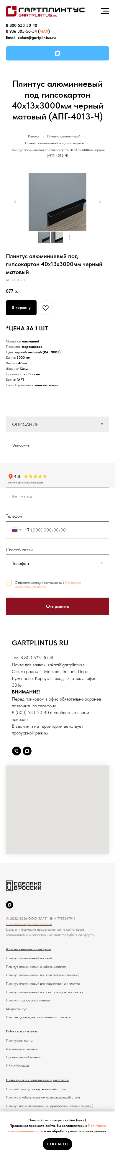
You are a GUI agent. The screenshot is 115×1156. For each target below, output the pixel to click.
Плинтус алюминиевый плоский (29, 958)
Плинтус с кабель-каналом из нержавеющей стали (43, 1097)
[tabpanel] (57, 443)
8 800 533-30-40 (21, 25)
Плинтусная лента (19, 1040)
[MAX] (57, 53)
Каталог (34, 136)
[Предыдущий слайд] (15, 201)
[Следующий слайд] (99, 201)
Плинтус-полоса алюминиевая (28, 1000)
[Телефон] (16, 751)
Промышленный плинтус (24, 1057)
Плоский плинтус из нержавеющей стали (36, 1089)
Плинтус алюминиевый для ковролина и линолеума (43, 983)
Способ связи (19, 549)
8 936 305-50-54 (21, 31)
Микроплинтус (16, 1009)
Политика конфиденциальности (29, 924)
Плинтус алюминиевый (63, 136)
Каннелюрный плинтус (22, 1049)
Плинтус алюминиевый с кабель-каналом (36, 967)
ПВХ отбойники (17, 1066)
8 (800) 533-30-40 (30, 712)
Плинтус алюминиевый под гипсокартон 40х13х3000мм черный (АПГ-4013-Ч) (58, 153)
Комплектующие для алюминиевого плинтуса (38, 1017)
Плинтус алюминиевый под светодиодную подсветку (44, 992)
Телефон (14, 516)
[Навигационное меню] (105, 11)
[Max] (27, 751)
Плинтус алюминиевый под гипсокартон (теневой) (43, 975)
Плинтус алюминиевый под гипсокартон (54, 143)
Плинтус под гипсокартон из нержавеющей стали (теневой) (49, 1106)
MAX (44, 31)
